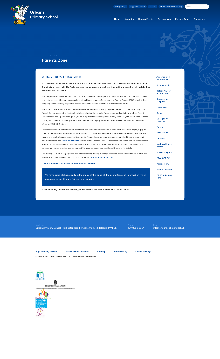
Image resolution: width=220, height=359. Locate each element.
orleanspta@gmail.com (101, 157)
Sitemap (101, 251)
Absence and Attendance (163, 78)
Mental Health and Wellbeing (171, 7)
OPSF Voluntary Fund (164, 176)
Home (44, 56)
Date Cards (162, 132)
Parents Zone (55, 56)
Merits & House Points (164, 145)
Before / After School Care (163, 92)
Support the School (137, 7)
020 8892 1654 (136, 227)
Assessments (163, 85)
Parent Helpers (164, 152)
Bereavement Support (163, 100)
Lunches (160, 138)
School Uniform (164, 169)
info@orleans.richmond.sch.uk (168, 227)
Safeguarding (120, 7)
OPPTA (152, 7)
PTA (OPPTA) (163, 158)
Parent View (162, 163)
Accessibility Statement (77, 251)
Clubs (159, 113)
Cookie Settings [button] (143, 251)
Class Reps (162, 107)
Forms (159, 127)
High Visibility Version (46, 251)
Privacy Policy (120, 251)
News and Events (70, 140)
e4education (91, 256)
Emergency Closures (162, 120)
